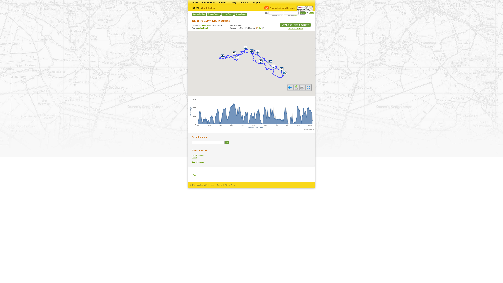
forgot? (296, 15)
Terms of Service (216, 185)
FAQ (234, 2)
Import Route (227, 14)
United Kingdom (204, 28)
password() (293, 15)
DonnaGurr (206, 25)
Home (195, 2)
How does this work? (295, 28)
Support (256, 2)
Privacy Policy (230, 185)
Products (223, 2)
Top (194, 175)
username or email (277, 15)
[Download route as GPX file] (296, 87)
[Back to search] (290, 87)
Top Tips (244, 2)
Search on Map (199, 14)
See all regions (198, 162)
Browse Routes (213, 14)
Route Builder (208, 2)
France (194, 158)
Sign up (311, 13)
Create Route (241, 14)
